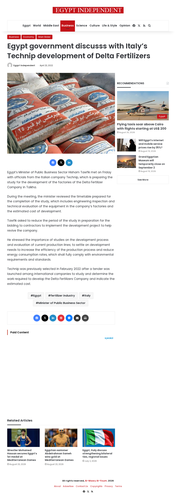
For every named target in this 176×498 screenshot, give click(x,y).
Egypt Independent (24, 65)
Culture (95, 25)
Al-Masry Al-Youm (96, 480)
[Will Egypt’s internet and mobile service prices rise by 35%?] (126, 145)
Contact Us (82, 486)
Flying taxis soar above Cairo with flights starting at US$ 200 (141, 126)
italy (87, 296)
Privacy (109, 486)
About (57, 486)
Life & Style (109, 25)
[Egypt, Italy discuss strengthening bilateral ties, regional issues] (98, 438)
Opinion (124, 25)
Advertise (68, 486)
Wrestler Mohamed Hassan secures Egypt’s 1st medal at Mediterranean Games (22, 455)
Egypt (27, 25)
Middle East (51, 25)
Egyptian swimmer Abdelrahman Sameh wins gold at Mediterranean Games (59, 455)
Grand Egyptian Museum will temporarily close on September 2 (152, 162)
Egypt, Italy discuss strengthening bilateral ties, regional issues (97, 453)
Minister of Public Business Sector (61, 303)
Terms (118, 486)
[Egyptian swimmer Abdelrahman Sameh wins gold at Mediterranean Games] (61, 438)
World (37, 25)
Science (81, 25)
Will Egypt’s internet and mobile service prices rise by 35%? (151, 144)
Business (68, 25)
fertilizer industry (63, 296)
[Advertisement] (61, 377)
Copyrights (96, 486)
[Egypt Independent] (88, 10)
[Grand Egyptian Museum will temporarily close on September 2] (126, 161)
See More (143, 179)
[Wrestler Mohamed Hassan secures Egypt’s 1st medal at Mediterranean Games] (23, 438)
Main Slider (44, 37)
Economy (28, 37)
